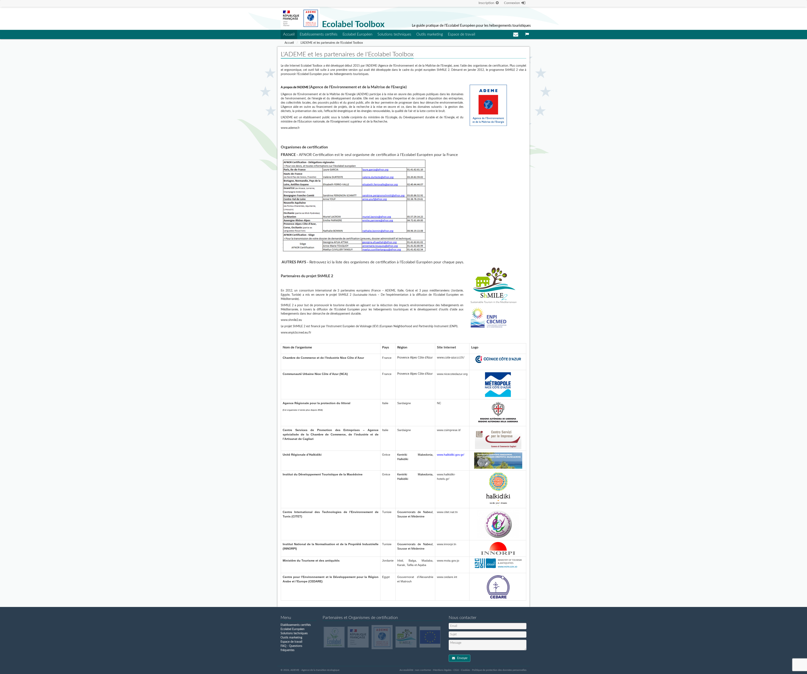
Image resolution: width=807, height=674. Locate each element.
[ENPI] (489, 317)
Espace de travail (461, 34)
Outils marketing (429, 34)
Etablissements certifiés (319, 34)
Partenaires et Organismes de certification (360, 618)
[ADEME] (488, 105)
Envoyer (462, 658)
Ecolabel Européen (357, 34)
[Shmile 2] (406, 637)
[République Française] (358, 637)
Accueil (289, 34)
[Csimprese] (498, 438)
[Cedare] (498, 586)
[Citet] (498, 524)
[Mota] (498, 563)
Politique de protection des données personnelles (499, 670)
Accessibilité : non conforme (415, 670)
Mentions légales (442, 670)
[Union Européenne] (430, 637)
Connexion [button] (512, 3)
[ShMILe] (493, 287)
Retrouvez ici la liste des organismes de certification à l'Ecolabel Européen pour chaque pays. (386, 262)
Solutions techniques (394, 34)
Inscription (487, 3)
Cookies (465, 670)
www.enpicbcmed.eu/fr (296, 332)
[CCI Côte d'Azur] (498, 359)
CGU (456, 670)
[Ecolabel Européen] (334, 637)
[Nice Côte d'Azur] (498, 384)
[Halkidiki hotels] (498, 489)
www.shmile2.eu (291, 320)
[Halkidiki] (498, 460)
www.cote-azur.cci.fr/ (450, 357)
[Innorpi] (498, 548)
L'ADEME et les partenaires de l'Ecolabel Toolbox (332, 42)
